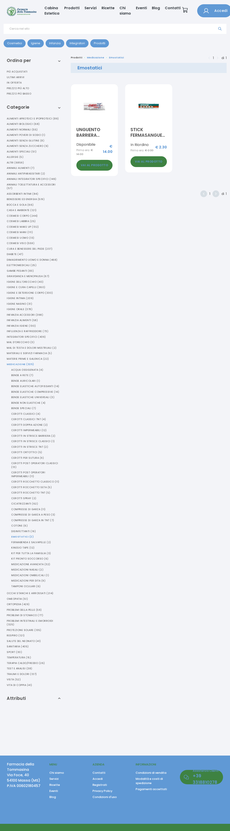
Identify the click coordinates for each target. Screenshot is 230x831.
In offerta (14, 82)
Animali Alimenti (20, 168)
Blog (156, 8)
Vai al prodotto (94, 165)
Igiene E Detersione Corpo (30, 293)
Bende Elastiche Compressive (35, 392)
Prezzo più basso (19, 93)
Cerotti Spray (23, 498)
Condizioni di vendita (151, 773)
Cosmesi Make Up (23, 227)
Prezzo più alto (18, 88)
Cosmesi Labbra (21, 221)
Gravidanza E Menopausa (28, 276)
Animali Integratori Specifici (31, 179)
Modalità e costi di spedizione (149, 781)
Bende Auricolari (25, 381)
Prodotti (72, 8)
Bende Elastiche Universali (32, 397)
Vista (14, 679)
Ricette (108, 8)
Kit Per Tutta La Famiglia (31, 553)
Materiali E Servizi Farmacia (29, 353)
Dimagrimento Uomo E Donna (32, 260)
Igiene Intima (20, 298)
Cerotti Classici (25, 414)
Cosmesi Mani (20, 232)
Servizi (90, 8)
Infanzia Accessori (25, 315)
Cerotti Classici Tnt (28, 419)
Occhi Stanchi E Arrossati (30, 593)
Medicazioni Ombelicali (30, 575)
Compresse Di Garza (28, 509)
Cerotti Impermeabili (29, 430)
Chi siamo (125, 10)
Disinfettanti (23, 531)
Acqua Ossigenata (27, 370)
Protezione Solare (24, 630)
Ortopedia (18, 604)
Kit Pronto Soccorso (30, 558)
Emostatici (22, 536)
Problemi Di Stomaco (25, 615)
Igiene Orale (19, 309)
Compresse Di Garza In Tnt (32, 520)
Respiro (16, 635)
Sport (14, 652)
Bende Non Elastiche (28, 403)
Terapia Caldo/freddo (26, 663)
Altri (15, 162)
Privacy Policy (102, 791)
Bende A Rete (22, 375)
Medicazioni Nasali (27, 569)
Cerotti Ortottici (26, 452)
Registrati (100, 785)
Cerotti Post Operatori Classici (34, 465)
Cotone (19, 525)
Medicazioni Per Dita (28, 580)
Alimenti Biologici (23, 124)
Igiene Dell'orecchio (25, 282)
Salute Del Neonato (24, 641)
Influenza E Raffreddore (27, 331)
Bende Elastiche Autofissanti (35, 386)
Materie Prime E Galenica (28, 359)
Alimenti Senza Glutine (25, 140)
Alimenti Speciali (21, 151)
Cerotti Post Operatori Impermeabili (28, 474)
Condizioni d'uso (105, 797)
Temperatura (19, 657)
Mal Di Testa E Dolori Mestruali (32, 348)
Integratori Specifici (26, 337)
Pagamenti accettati (151, 789)
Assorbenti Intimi (22, 194)
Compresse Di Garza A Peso (33, 514)
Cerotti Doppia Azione (29, 425)
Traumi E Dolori (22, 674)
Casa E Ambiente (22, 210)
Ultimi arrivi (15, 77)
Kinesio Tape (23, 547)
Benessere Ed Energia (25, 199)
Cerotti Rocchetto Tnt (30, 492)
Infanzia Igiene (21, 326)
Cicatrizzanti (24, 503)
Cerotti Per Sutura (27, 458)
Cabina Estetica (51, 10)
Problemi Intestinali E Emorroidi (30, 622)
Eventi (141, 8)
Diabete (15, 254)
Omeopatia (17, 599)
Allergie (15, 157)
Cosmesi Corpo (22, 216)
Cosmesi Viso (20, 243)
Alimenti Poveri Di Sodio (26, 135)
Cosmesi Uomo (20, 238)
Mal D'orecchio (20, 342)
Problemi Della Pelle (24, 610)
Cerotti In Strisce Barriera (33, 436)
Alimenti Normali (22, 129)
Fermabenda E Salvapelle (31, 542)
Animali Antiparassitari (26, 173)
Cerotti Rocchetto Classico (35, 481)
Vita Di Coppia (19, 685)
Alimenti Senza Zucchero (28, 146)
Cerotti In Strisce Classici (33, 441)
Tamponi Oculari (26, 586)
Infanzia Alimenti (22, 320)
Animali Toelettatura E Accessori (31, 186)
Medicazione (20, 364)
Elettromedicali (21, 265)
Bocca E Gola (20, 205)
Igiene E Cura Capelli (26, 287)
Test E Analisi (19, 668)
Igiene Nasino (19, 304)
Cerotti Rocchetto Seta (31, 487)
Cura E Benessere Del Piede (29, 249)
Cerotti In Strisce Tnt (29, 447)
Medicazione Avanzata (30, 564)
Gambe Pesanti (20, 271)
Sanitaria (18, 646)
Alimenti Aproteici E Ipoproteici (33, 118)
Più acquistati (17, 71)
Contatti (173, 8)
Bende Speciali (23, 408)
